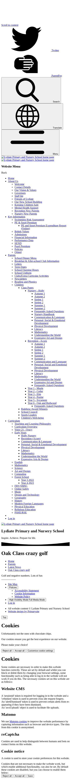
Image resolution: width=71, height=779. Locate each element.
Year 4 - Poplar (35, 397)
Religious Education (25, 509)
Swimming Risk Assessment (29, 219)
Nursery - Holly (36, 290)
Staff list (19, 196)
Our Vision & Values (25, 190)
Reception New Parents (27, 210)
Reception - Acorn (37, 341)
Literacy (38, 329)
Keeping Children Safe (26, 204)
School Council (29, 412)
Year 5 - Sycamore (37, 400)
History (18, 500)
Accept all (19, 650)
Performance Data (24, 240)
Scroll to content (9, 25)
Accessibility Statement (27, 590)
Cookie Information (25, 593)
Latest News (14, 567)
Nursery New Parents (26, 213)
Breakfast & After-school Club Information (37, 261)
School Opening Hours (27, 270)
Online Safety (22, 488)
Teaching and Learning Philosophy (33, 423)
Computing (20, 474)
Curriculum (14, 420)
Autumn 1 (39, 293)
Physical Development (46, 326)
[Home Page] (27, 158)
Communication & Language (49, 317)
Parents (12, 255)
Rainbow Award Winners (34, 409)
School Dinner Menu (25, 258)
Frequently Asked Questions (49, 311)
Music (18, 491)
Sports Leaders (29, 414)
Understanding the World (47, 335)
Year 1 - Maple (35, 388)
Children (19, 284)
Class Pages (27, 287)
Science (19, 468)
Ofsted (18, 252)
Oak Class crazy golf (19, 570)
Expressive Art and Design (48, 338)
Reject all (7, 650)
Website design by (23, 611)
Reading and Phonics (26, 281)
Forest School (22, 477)
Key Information (16, 216)
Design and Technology (27, 494)
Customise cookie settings (40, 650)
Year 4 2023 (27, 483)
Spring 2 (38, 302)
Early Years (20, 432)
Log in (11, 518)
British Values (22, 231)
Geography (20, 497)
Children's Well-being (32, 417)
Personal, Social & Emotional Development (44, 444)
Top (4, 617)
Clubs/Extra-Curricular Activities (32, 275)
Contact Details (23, 187)
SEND (18, 243)
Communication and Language (50, 361)
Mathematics (41, 332)
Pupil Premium (22, 246)
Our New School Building (28, 202)
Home (11, 178)
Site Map (12, 584)
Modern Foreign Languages (29, 503)
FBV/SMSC (21, 485)
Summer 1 (39, 305)
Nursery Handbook (44, 314)
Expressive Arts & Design (34, 459)
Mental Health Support (26, 207)
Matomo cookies (18, 721)
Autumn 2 (39, 296)
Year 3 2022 (27, 480)
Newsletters (21, 278)
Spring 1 (38, 299)
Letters (18, 264)
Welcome (19, 184)
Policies (19, 249)
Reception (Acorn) (31, 438)
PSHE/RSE (21, 512)
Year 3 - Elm (34, 394)
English (18, 462)
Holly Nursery (28, 435)
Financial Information (26, 237)
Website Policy (22, 596)
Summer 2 (39, 308)
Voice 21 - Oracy (23, 429)
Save (30, 776)
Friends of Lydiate (24, 199)
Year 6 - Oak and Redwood (42, 403)
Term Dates (21, 267)
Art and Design (23, 471)
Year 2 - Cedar (35, 391)
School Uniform (23, 272)
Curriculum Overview (26, 426)
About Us (13, 181)
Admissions (21, 234)
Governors (20, 193)
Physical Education (25, 506)
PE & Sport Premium (26, 222)
